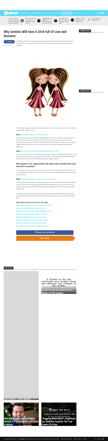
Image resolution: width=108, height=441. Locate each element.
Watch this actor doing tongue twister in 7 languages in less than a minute (30, 21)
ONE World (57, 13)
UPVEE (76, 13)
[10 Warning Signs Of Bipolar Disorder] (89, 19)
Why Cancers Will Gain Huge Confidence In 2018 (31, 214)
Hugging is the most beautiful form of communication (80, 20)
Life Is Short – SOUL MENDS (17, 398)
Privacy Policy (77, 439)
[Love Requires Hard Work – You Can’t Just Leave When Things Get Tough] (55, 20)
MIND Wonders (36, 13)
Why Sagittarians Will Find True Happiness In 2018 (32, 226)
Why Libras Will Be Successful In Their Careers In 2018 (38, 179)
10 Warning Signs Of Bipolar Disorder (97, 19)
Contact (85, 439)
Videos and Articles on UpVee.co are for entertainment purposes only (40, 439)
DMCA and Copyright (66, 439)
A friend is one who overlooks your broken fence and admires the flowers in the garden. (13, 21)
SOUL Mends (47, 13)
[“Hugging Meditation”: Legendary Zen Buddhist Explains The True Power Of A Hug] (38, 20)
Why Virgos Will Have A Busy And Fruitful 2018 (31, 223)
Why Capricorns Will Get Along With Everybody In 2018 (33, 211)
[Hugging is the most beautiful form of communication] (72, 20)
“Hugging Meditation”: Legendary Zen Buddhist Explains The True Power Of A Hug (47, 21)
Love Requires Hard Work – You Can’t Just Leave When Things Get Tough (64, 21)
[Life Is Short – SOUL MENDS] (21, 334)
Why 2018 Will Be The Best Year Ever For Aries (30, 217)
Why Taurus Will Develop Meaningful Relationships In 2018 (40, 151)
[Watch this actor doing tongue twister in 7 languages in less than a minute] (22, 20)
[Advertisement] (55, 5)
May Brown (9, 45)
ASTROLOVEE (67, 13)
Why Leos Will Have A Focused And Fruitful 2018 (31, 220)
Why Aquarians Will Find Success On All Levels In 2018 (33, 205)
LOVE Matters (24, 13)
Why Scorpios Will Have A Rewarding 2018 (34, 135)
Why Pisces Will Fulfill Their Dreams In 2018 (30, 208)
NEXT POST (45, 238)
